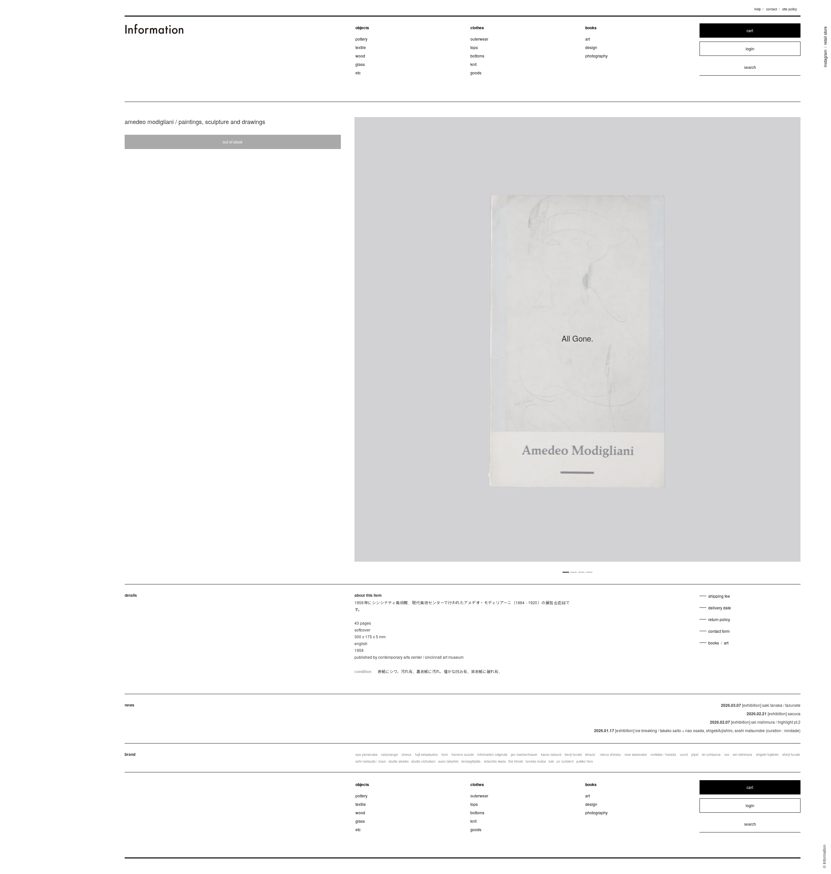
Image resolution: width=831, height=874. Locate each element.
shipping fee (719, 596)
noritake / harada (663, 754)
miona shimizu (610, 754)
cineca (406, 754)
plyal (694, 754)
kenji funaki (573, 754)
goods (475, 72)
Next (733, 342)
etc (358, 72)
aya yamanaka (366, 754)
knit (473, 64)
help (757, 9)
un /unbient (565, 761)
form (444, 754)
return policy (719, 619)
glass (360, 64)
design (591, 47)
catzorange (389, 754)
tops (474, 47)
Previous (421, 342)
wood (360, 55)
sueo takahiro (448, 761)
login (750, 48)
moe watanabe (636, 754)
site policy (789, 9)
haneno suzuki (463, 754)
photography (596, 55)
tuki (551, 761)
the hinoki (515, 761)
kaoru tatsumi (551, 754)
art (587, 39)
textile (360, 47)
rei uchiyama (711, 754)
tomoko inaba (536, 761)
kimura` (590, 754)
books (591, 28)
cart (750, 30)
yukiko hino (584, 761)
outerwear (479, 39)
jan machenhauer (524, 754)
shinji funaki (791, 754)
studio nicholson (423, 761)
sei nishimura (742, 754)
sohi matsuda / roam (370, 761)
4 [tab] (589, 571)
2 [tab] (573, 571)
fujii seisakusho (426, 754)
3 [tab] (581, 571)
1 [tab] (566, 571)
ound (684, 754)
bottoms (477, 55)
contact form (719, 631)
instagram (825, 58)
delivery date (719, 607)
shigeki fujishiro (767, 754)
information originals (492, 754)
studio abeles (399, 761)
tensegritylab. (471, 761)
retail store (825, 35)
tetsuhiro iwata (495, 761)
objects (362, 28)
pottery (361, 39)
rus (727, 754)
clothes (477, 28)
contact (771, 9)
